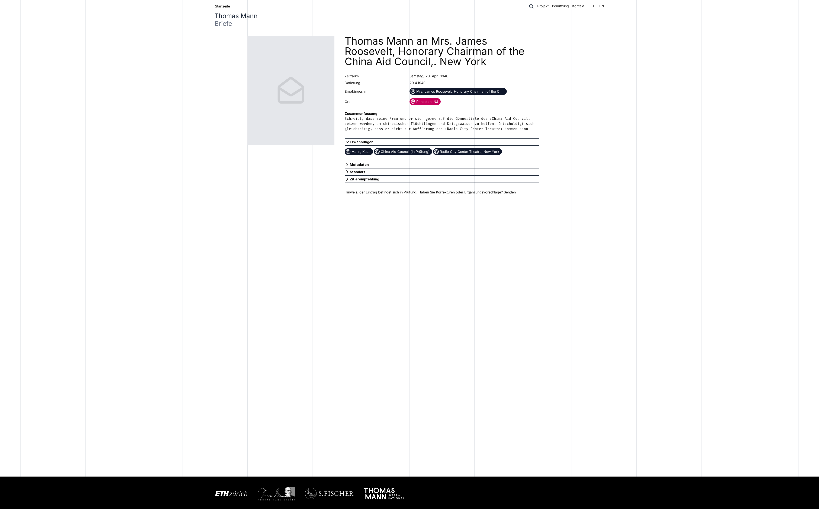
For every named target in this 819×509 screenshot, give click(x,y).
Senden (510, 192)
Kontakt (578, 6)
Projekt (543, 6)
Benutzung (560, 6)
